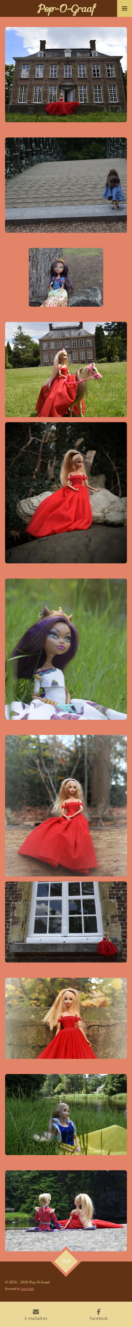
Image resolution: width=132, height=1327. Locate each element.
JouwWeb (27, 1289)
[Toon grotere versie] (66, 74)
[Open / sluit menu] (124, 8)
